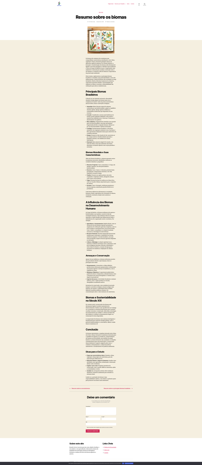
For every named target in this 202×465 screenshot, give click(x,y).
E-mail (103, 416)
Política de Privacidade (110, 447)
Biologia (101, 12)
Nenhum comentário (111, 21)
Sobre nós (106, 450)
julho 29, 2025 (101, 21)
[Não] (200, 463)
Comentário (88, 406)
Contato (132, 3)
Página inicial (110, 3)
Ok (123, 463)
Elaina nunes (92, 21)
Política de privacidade (129, 463)
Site (86, 422)
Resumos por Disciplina (120, 3)
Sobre (128, 3)
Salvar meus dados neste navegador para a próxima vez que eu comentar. (100, 427)
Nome (87, 416)
